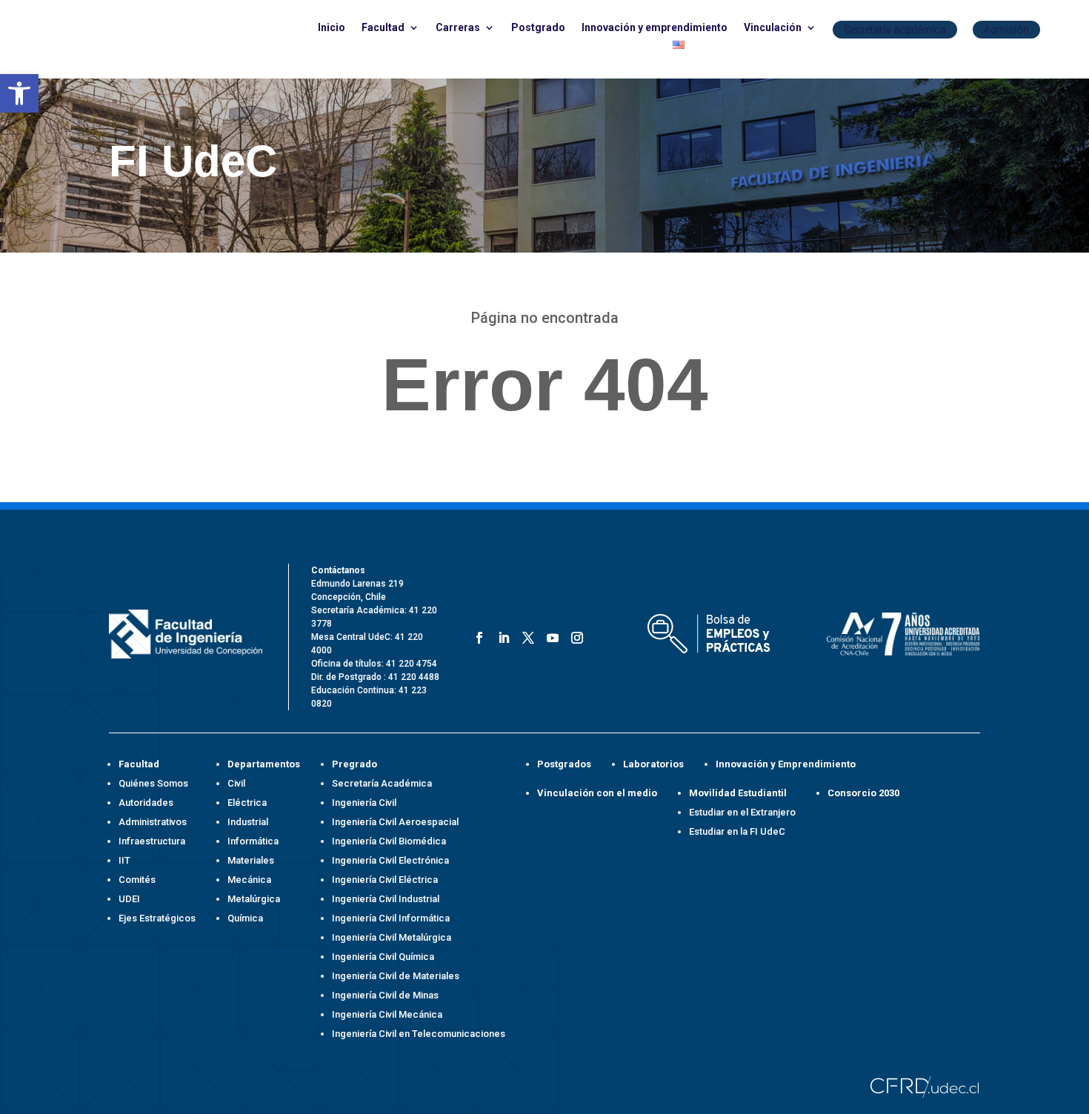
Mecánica (249, 879)
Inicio (331, 27)
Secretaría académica (895, 30)
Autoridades (146, 802)
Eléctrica (247, 802)
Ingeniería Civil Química (383, 956)
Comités (137, 879)
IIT (124, 860)
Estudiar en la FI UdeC (737, 831)
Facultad (383, 27)
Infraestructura (152, 841)
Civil (236, 783)
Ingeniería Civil (364, 802)
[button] (19, 93)
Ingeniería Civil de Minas (385, 995)
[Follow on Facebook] (476, 635)
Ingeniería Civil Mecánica (387, 1014)
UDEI (129, 898)
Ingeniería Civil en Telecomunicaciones (418, 1033)
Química (245, 918)
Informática (253, 841)
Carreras (458, 27)
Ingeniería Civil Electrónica (390, 860)
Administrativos (153, 821)
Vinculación (773, 27)
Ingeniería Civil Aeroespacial (395, 821)
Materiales (250, 860)
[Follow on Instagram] (574, 635)
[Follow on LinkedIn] (501, 635)
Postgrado (538, 27)
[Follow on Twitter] (525, 635)
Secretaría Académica (382, 783)
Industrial (247, 821)
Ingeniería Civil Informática (391, 918)
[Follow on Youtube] (550, 635)
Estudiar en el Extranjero (742, 812)
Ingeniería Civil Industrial (385, 898)
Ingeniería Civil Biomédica (389, 841)
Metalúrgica (253, 898)
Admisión (1006, 30)
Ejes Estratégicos (157, 918)
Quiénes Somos (153, 783)
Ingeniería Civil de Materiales (395, 975)
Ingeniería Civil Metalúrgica (391, 937)
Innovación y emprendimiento (654, 27)
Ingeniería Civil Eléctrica (385, 879)
